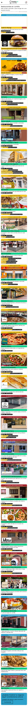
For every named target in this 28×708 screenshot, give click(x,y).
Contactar (7, 702)
